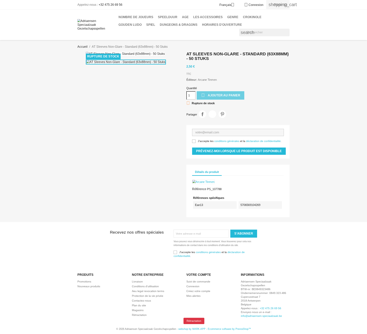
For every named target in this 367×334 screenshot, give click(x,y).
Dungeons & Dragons (178, 24)
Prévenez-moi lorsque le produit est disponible (239, 151)
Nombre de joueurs (136, 17)
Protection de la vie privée (147, 295)
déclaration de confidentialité (263, 141)
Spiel (150, 24)
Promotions (84, 281)
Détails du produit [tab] (207, 171)
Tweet (212, 114)
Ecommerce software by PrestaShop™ (229, 329)
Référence (199, 189)
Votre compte (198, 274)
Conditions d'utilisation (145, 286)
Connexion (192, 286)
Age (185, 17)
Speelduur (167, 17)
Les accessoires (208, 17)
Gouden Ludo (130, 24)
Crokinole (252, 17)
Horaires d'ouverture (222, 24)
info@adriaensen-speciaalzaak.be (261, 315)
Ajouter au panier (220, 95)
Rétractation (139, 314)
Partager (202, 114)
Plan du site (139, 305)
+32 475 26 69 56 (110, 4)
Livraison (137, 281)
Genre (232, 17)
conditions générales (226, 141)
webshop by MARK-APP (191, 329)
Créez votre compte (198, 291)
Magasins (138, 310)
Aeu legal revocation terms (148, 291)
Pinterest (222, 114)
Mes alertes (193, 295)
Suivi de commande (198, 281)
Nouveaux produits (88, 286)
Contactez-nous (141, 300)
